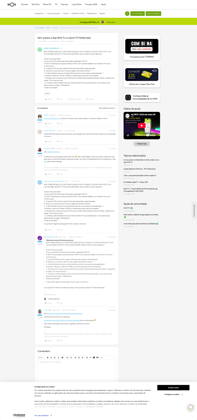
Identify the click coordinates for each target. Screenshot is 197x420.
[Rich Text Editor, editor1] (77, 371)
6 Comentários (129, 220)
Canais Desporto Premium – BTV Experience (140, 169)
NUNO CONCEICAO (51, 48)
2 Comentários (129, 211)
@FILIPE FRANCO (53, 152)
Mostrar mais (141, 144)
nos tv (47, 93)
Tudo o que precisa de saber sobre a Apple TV (140, 175)
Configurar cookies (172, 394)
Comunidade (39, 28)
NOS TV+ (127, 208)
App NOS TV (128, 165)
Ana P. (46, 310)
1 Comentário (128, 226)
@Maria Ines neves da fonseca (57, 313)
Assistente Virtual (77, 13)
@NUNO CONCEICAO (52, 118)
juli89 (46, 115)
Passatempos (92, 13)
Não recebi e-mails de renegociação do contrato (141, 215)
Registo (102, 13)
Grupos (66, 13)
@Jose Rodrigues (76, 313)
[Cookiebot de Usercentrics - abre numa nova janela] (19, 415)
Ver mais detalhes (41, 415)
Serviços (127, 172)
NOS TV (55, 28)
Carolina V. (47, 148)
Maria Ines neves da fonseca (54, 181)
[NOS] (12, 4)
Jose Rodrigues (49, 237)
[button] (137, 13)
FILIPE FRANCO (50, 131)
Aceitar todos (173, 388)
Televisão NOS (129, 178)
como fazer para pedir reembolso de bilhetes (140, 224)
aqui (45, 161)
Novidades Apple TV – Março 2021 (136, 182)
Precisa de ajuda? (194, 210)
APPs (48, 28)
